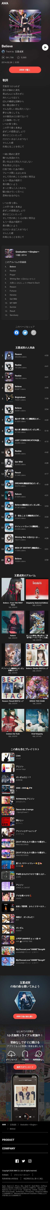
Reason (13, 286)
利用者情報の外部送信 (10, 1178)
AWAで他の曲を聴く (25, 1016)
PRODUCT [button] (8, 1139)
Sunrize (13, 307)
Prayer (12, 274)
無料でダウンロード (25, 1067)
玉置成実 (19, 51)
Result (12, 311)
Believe (12, 1129)
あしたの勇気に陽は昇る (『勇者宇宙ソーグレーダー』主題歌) (37, 637)
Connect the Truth (13, 734)
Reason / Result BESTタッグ (13, 701)
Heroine (13, 294)
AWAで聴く (25, 69)
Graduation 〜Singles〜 (27, 251)
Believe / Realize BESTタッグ (37, 668)
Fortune (13, 290)
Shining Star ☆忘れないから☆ (22, 278)
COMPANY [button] (8, 1148)
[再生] (45, 47)
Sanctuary (14, 315)
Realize (13, 270)
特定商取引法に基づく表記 (33, 1178)
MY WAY (13, 303)
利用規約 (5, 1175)
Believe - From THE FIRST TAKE (13, 604)
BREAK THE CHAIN (37, 701)
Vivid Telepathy (37, 734)
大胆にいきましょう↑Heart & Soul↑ (25, 282)
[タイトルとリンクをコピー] (33, 332)
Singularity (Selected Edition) (37, 603)
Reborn (13, 635)
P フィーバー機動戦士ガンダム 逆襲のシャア (13, 669)
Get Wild (13, 298)
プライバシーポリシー (22, 1175)
